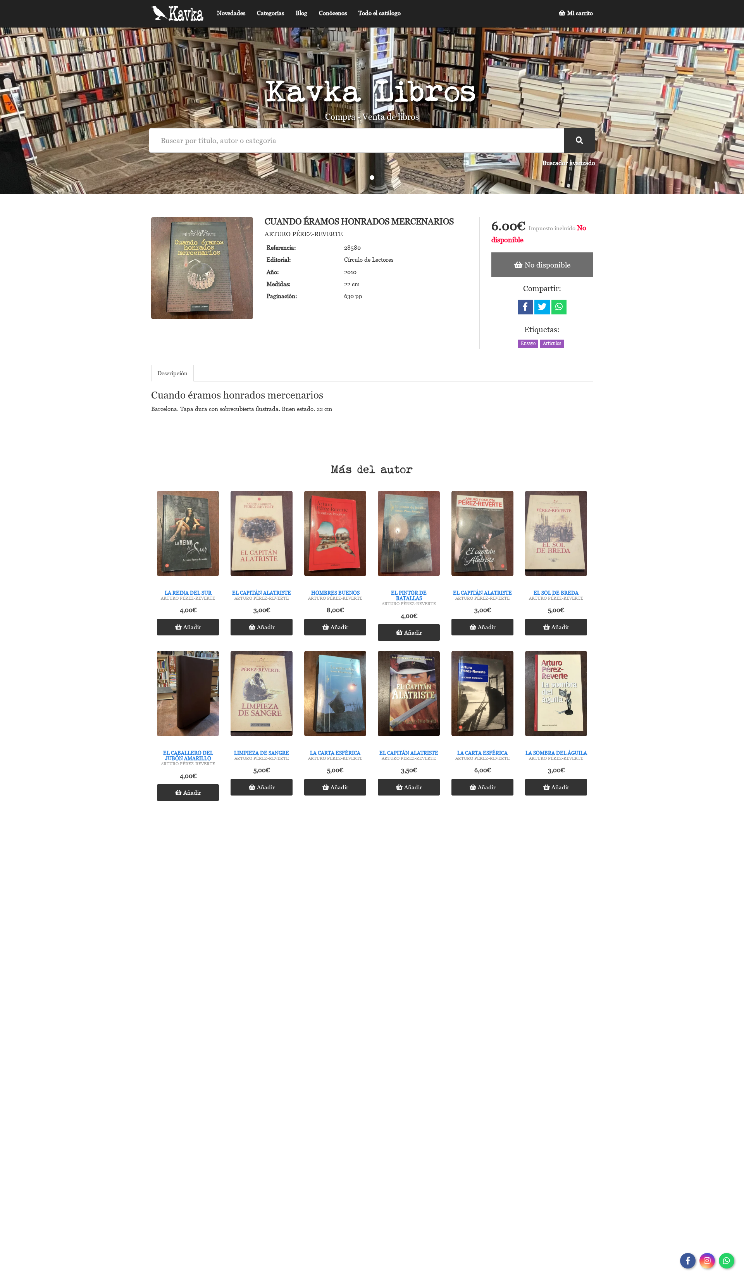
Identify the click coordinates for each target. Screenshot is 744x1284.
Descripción (172, 372)
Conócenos (333, 12)
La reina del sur (188, 593)
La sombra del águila (556, 753)
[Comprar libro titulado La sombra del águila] (556, 695)
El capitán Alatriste (261, 593)
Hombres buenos (335, 593)
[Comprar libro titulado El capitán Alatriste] (262, 535)
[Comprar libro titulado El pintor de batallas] (409, 535)
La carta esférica (335, 753)
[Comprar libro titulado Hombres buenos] (335, 535)
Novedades (231, 12)
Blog (301, 12)
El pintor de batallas (409, 595)
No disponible (546, 264)
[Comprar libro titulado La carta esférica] (335, 695)
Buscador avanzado (568, 162)
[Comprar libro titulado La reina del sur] (188, 535)
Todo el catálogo (379, 12)
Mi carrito (579, 12)
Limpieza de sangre (261, 753)
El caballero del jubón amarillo (188, 755)
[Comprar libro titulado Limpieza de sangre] (262, 695)
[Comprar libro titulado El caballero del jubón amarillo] (188, 695)
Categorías (270, 12)
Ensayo (528, 343)
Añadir (191, 626)
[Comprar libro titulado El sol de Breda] (556, 535)
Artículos (552, 343)
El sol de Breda (556, 593)
